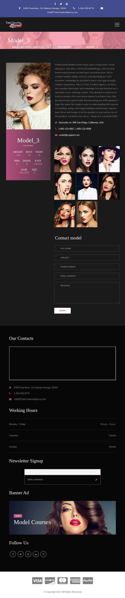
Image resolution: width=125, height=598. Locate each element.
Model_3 (28, 140)
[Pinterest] (43, 554)
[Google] (68, 4)
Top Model (28, 146)
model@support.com (69, 135)
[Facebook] (56, 4)
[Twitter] (62, 4)
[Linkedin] (36, 554)
